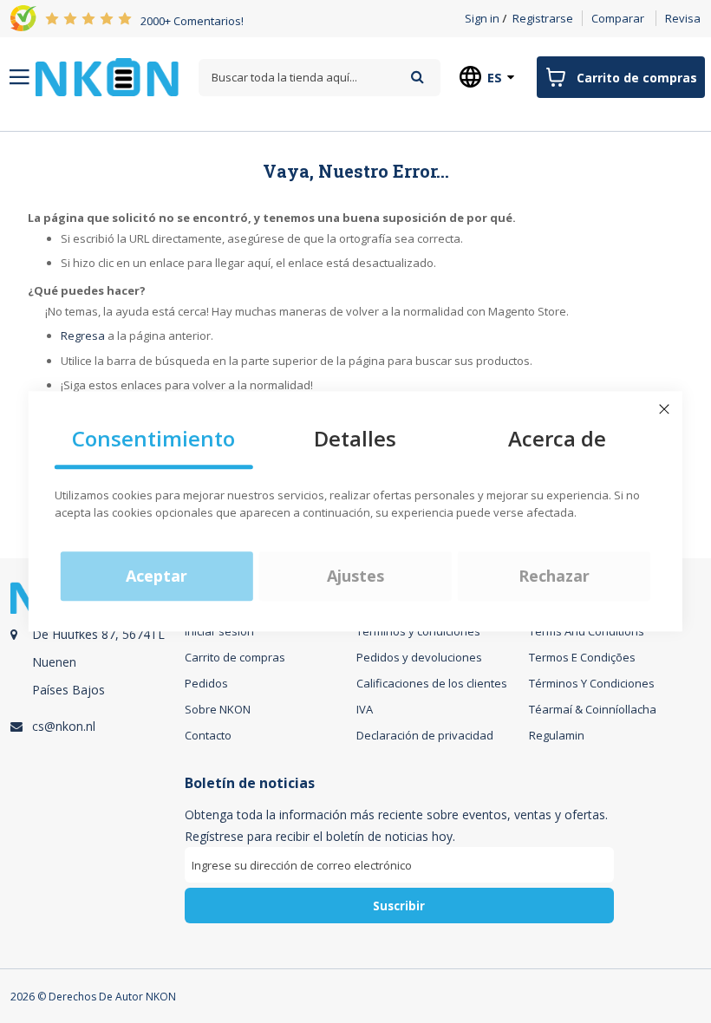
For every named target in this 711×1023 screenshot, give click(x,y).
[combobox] (319, 77)
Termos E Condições (582, 657)
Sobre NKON (218, 709)
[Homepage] (107, 77)
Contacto (208, 735)
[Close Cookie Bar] (664, 409)
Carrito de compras (235, 657)
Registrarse (542, 18)
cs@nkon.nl (63, 726)
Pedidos (206, 683)
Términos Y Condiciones (592, 683)
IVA (364, 709)
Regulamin (556, 735)
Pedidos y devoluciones (419, 657)
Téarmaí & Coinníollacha (592, 709)
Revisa (683, 18)
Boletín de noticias (250, 783)
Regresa (83, 335)
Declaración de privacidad (424, 735)
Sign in (482, 18)
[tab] (94, 668)
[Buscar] (417, 76)
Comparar (617, 18)
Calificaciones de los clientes (431, 683)
